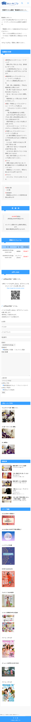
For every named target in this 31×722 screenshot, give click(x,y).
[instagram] (17, 718)
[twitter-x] (15, 718)
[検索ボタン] (22, 3)
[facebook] (13, 718)
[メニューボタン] (28, 3)
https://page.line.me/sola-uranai (15, 288)
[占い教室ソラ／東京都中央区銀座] (10, 3)
